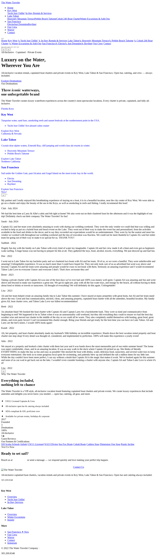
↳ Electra (60, 43)
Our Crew (12, 27)
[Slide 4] (11, 47)
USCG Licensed (36, 444)
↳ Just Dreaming (73, 43)
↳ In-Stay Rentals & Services (52, 40)
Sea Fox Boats (66, 444)
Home (10, 7)
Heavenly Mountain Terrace (20, 18)
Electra (10, 24)
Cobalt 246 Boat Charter (68, 18)
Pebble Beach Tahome (45, 18)
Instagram (12, 543)
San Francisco (14, 21)
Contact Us (78, 467)
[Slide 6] (18, 47)
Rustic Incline (127, 444)
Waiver (10, 29)
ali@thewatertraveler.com (52, 548)
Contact (11, 32)
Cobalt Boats (79, 444)
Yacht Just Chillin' (16, 13)
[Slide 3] (8, 47)
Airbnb (23, 444)
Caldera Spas (92, 444)
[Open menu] (2, 38)
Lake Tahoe (13, 16)
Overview (12, 496)
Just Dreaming (21, 24)
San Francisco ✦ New (18, 532)
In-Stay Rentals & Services (38, 13)
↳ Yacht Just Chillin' (28, 40)
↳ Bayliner (87, 43)
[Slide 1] (2, 47)
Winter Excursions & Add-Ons (95, 18)
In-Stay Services (15, 502)
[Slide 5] (14, 47)
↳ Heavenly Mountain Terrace (94, 40)
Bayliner (32, 24)
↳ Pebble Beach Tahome (121, 40)
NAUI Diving (51, 444)
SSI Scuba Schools (10, 444)
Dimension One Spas (110, 444)
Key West (12, 10)
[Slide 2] (5, 47)
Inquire (10, 520)
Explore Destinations (11, 81)
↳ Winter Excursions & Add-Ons (25, 43)
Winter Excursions (16, 517)
